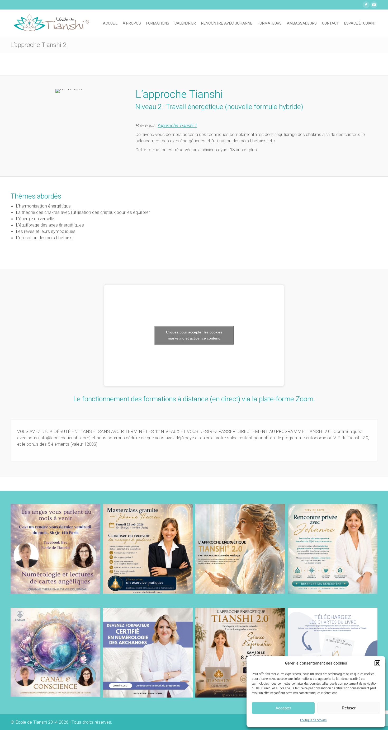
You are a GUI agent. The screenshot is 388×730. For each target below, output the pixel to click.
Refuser (349, 708)
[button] (377, 663)
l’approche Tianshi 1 (177, 125)
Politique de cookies (313, 720)
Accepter (283, 708)
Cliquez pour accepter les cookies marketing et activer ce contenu (194, 335)
